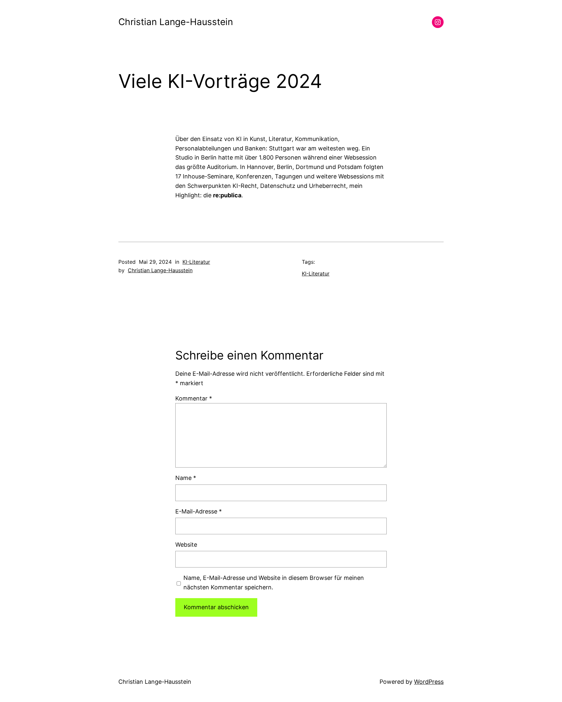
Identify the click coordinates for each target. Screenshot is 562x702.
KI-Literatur (196, 262)
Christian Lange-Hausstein (175, 21)
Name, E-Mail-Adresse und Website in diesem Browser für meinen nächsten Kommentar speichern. (273, 582)
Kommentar (193, 398)
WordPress (429, 681)
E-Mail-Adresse (198, 511)
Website (186, 544)
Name (185, 477)
